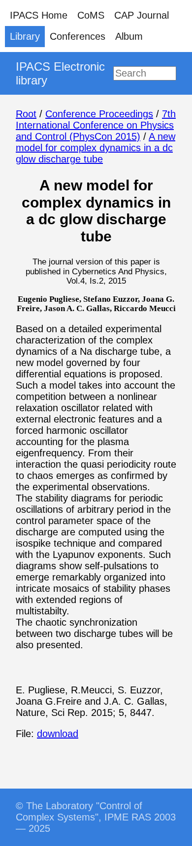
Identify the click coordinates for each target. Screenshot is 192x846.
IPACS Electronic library (60, 73)
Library (25, 36)
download (57, 733)
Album (129, 36)
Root (26, 113)
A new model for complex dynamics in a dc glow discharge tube (95, 147)
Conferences (77, 36)
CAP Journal (141, 15)
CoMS (90, 15)
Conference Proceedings (99, 113)
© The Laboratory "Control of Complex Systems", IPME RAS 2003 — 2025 (96, 817)
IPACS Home (38, 15)
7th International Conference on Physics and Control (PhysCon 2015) (96, 125)
